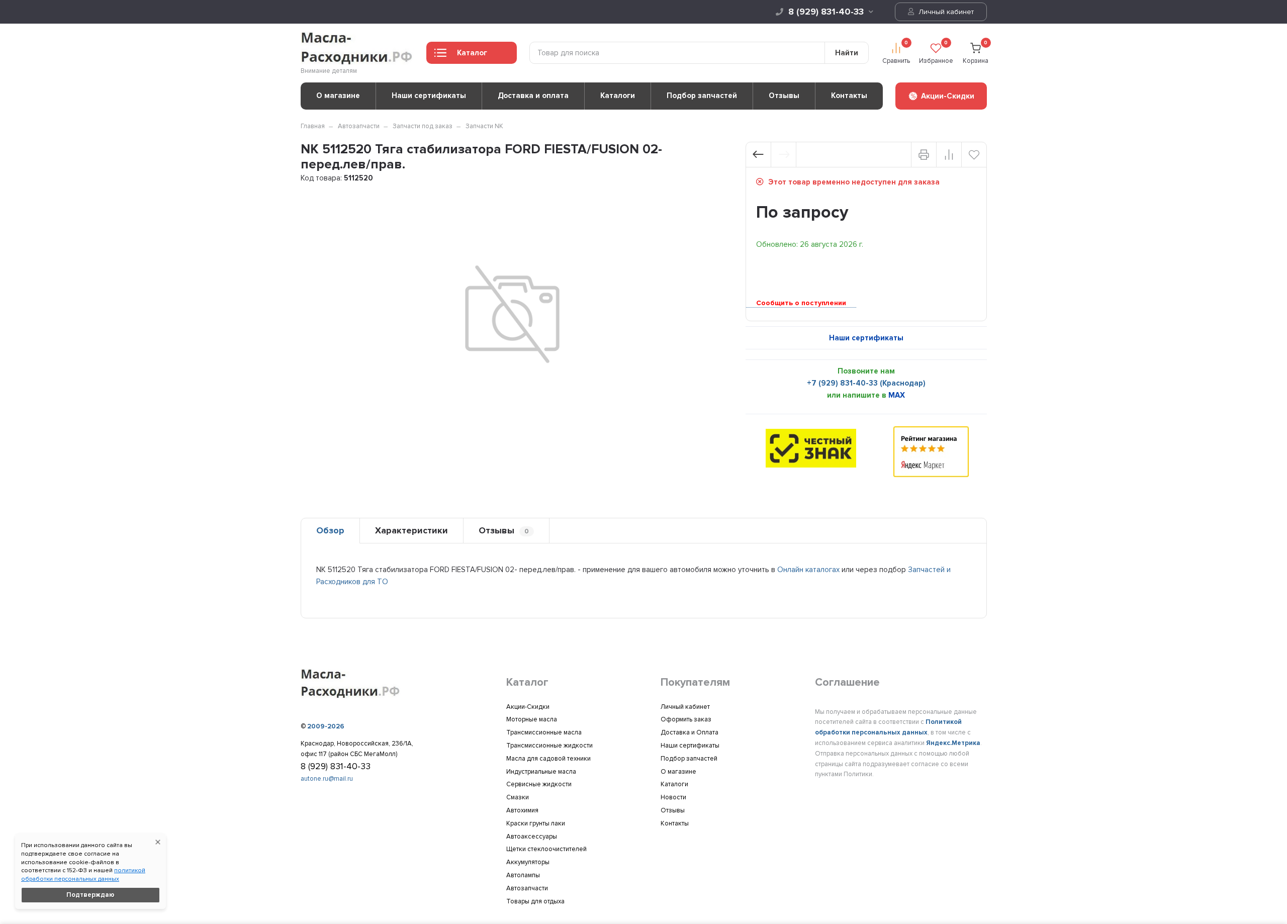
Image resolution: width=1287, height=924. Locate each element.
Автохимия (522, 810)
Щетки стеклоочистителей (546, 849)
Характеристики (411, 530)
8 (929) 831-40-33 (826, 11)
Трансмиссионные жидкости (549, 746)
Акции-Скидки (527, 707)
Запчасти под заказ (422, 126)
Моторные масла (531, 719)
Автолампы (523, 875)
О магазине (338, 95)
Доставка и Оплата (689, 732)
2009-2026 (325, 726)
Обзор (330, 530)
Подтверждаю (90, 895)
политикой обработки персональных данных (83, 875)
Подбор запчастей (702, 95)
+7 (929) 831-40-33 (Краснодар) (866, 383)
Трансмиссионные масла (544, 732)
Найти (846, 52)
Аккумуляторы (527, 862)
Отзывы (784, 95)
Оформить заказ (686, 719)
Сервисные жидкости (539, 784)
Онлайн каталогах (808, 569)
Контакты (849, 95)
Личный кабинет (945, 12)
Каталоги (617, 95)
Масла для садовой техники (548, 759)
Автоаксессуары (531, 837)
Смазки (517, 797)
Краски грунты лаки (535, 823)
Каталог (472, 52)
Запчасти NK (484, 126)
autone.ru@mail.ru (327, 779)
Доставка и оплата (533, 95)
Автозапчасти (359, 126)
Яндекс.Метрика (953, 743)
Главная (313, 126)
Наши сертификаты (429, 95)
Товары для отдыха (535, 901)
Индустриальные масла (541, 772)
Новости (673, 797)
